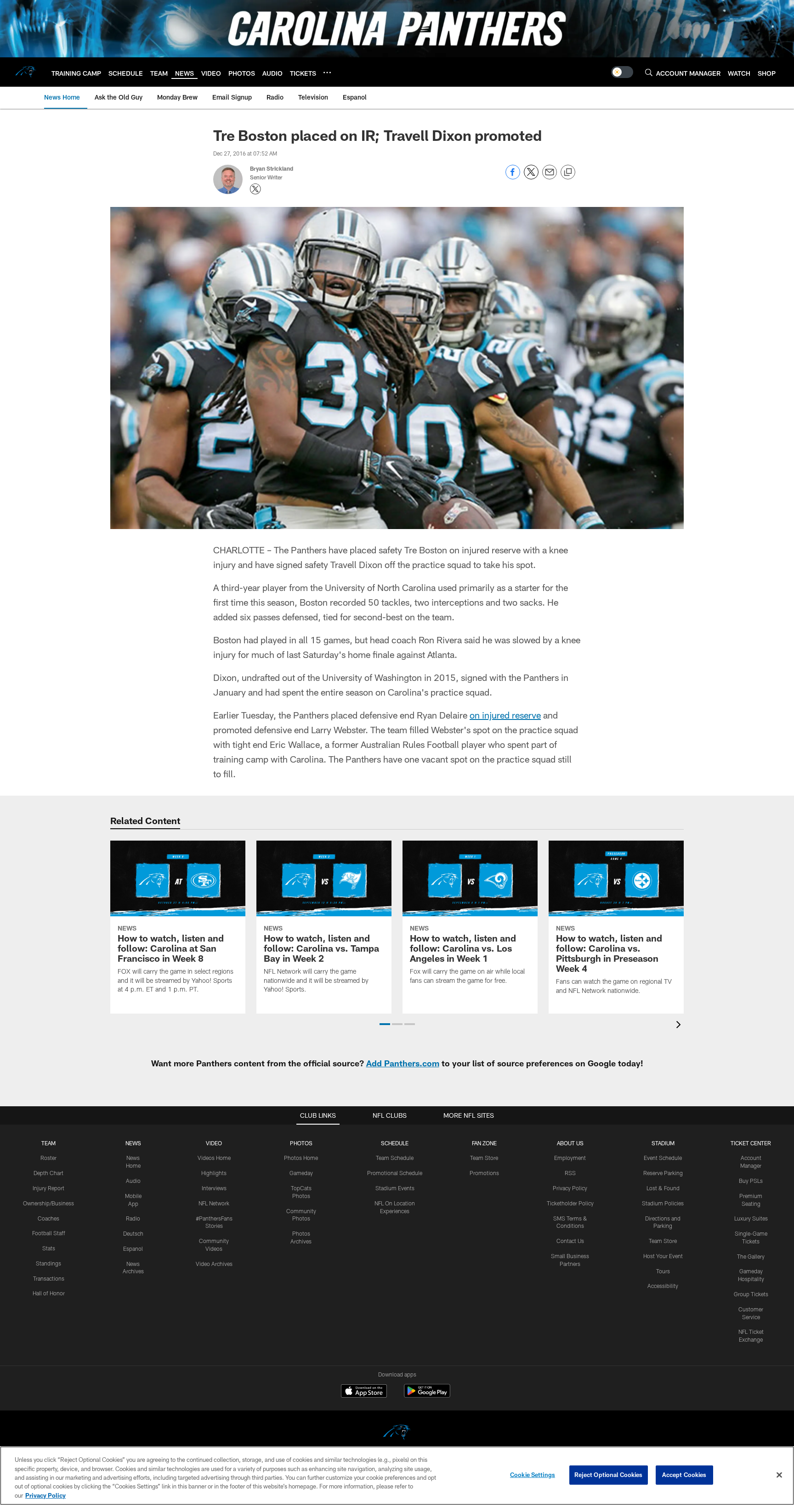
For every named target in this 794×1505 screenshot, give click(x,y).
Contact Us (570, 1240)
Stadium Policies (663, 1203)
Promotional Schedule (394, 1173)
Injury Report (48, 1188)
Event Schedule (663, 1157)
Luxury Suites (751, 1218)
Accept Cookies (684, 1474)
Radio (133, 1218)
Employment (570, 1157)
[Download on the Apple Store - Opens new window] (364, 1392)
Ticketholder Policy (570, 1203)
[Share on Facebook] (512, 177)
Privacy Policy (570, 1188)
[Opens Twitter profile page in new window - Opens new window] (255, 189)
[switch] (622, 72)
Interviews (214, 1188)
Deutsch (133, 1233)
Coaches (48, 1218)
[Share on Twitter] (531, 177)
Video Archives (214, 1263)
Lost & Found (663, 1188)
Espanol (133, 1248)
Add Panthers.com (402, 1063)
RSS (570, 1173)
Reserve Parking (663, 1173)
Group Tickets (751, 1294)
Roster (48, 1157)
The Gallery (751, 1256)
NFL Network (213, 1203)
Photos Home (301, 1157)
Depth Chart (48, 1173)
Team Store (484, 1157)
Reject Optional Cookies (608, 1474)
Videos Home (214, 1157)
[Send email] (549, 177)
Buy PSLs (751, 1180)
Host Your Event (663, 1256)
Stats (48, 1248)
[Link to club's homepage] (26, 72)
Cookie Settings (532, 1474)
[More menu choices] (327, 72)
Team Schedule (395, 1157)
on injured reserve (505, 714)
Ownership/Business (48, 1203)
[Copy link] (568, 172)
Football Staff (48, 1233)
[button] (385, 1024)
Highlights (214, 1173)
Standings (48, 1263)
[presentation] (680, 1026)
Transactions (48, 1278)
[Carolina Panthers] (397, 1433)
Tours (663, 1271)
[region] (397, 1475)
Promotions (484, 1173)
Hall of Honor (49, 1293)
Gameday (301, 1173)
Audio (133, 1180)
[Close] (779, 1475)
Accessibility (662, 1285)
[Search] (648, 72)
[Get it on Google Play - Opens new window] (427, 1395)
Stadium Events (394, 1188)
